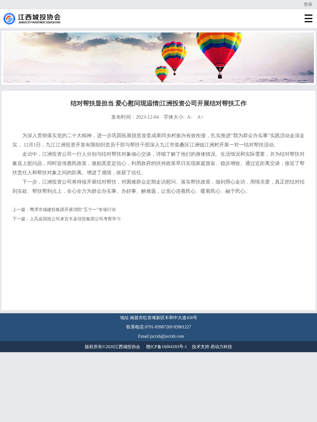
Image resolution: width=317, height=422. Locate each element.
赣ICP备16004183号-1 (166, 346)
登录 (308, 4)
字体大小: (183, 117)
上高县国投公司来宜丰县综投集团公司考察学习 (75, 219)
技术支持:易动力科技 (212, 346)
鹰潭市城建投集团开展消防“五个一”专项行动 (73, 209)
